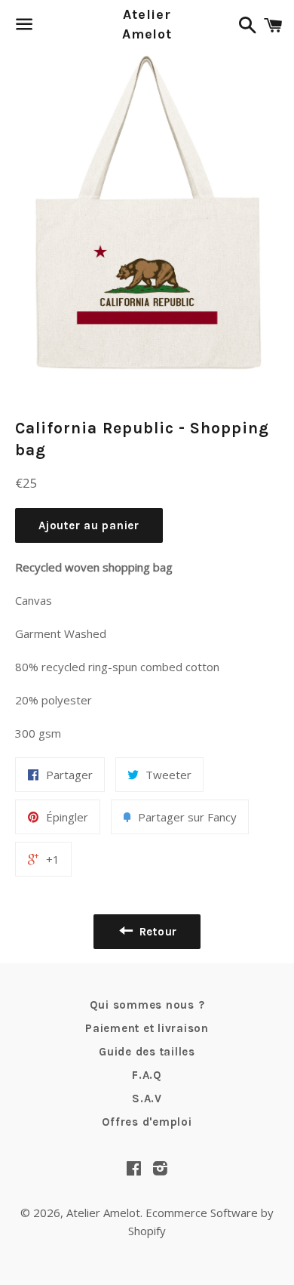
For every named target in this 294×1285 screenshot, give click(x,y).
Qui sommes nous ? (147, 1005)
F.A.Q (147, 1075)
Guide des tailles (147, 1052)
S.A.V (147, 1098)
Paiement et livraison (147, 1028)
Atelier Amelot (147, 24)
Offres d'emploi (146, 1122)
